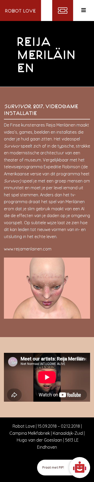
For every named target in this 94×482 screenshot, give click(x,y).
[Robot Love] (20, 10)
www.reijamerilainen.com (27, 249)
